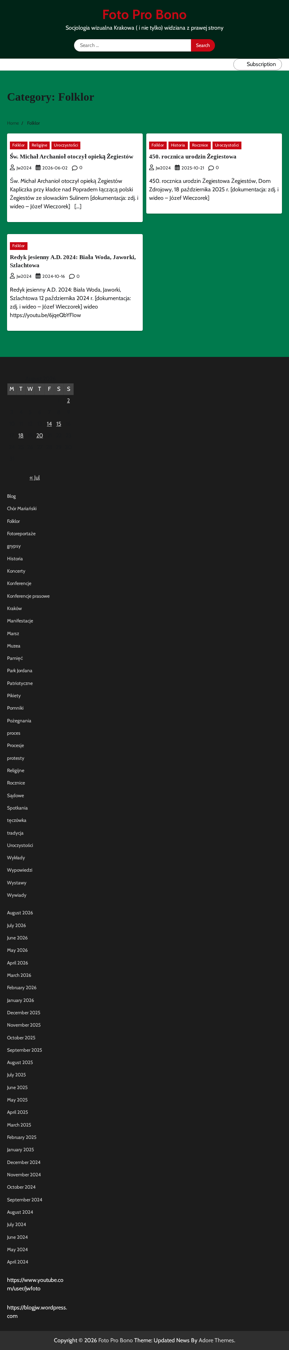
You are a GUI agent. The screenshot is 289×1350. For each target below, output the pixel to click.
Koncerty (16, 571)
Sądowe (15, 795)
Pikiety (14, 695)
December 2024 (24, 1162)
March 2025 (19, 1125)
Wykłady (16, 857)
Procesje (15, 745)
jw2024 (24, 168)
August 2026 (20, 912)
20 (39, 435)
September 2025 (24, 1050)
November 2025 (24, 1025)
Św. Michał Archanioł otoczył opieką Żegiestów (71, 156)
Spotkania (17, 808)
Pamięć (15, 658)
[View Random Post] (226, 64)
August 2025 (20, 1062)
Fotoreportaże (21, 533)
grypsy (14, 546)
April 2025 (17, 1112)
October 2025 (21, 1037)
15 (58, 423)
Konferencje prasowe (28, 596)
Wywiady (16, 895)
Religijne (40, 145)
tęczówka (16, 820)
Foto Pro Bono (144, 14)
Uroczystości (66, 145)
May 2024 (17, 1249)
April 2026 (17, 963)
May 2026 (17, 950)
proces (13, 733)
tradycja (15, 833)
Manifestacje (20, 620)
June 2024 (17, 1237)
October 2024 (21, 1187)
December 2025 (23, 1012)
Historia (178, 145)
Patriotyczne (20, 683)
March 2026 (19, 975)
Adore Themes (216, 1340)
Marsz (13, 633)
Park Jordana (19, 670)
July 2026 (16, 925)
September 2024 (24, 1199)
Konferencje (19, 583)
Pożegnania (19, 720)
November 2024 (24, 1174)
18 (21, 435)
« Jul (35, 477)
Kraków (14, 608)
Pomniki (15, 708)
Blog (11, 496)
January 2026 (20, 1000)
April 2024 (17, 1262)
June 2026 (17, 937)
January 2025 (20, 1149)
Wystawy (16, 882)
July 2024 (16, 1224)
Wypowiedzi (19, 870)
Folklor (18, 145)
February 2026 (22, 987)
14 (49, 423)
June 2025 (17, 1087)
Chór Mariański (22, 508)
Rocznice (200, 145)
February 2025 (21, 1137)
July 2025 (16, 1074)
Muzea (13, 646)
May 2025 (17, 1100)
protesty (15, 758)
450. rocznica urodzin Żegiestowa (192, 156)
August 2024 (20, 1212)
